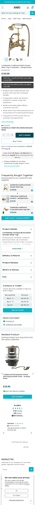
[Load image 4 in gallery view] (17, 59)
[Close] (26, 13)
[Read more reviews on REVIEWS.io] (17, 416)
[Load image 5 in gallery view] (21, 59)
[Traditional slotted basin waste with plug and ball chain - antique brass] (17, 357)
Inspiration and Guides (14, 325)
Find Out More (17, 310)
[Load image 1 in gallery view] (6, 59)
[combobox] (17, 13)
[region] (17, 433)
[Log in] (28, 8)
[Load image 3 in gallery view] (13, 59)
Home (3, 19)
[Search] (32, 13)
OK (17, 491)
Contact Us (10, 321)
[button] (3, 7)
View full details (7, 122)
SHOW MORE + (17, 249)
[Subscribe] (31, 469)
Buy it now (17, 141)
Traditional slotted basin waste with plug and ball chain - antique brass (16, 376)
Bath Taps (17, 19)
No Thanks (16, 495)
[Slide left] (2, 59)
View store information (12, 166)
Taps (9, 19)
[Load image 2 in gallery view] (10, 59)
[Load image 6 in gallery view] (24, 59)
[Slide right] (33, 59)
